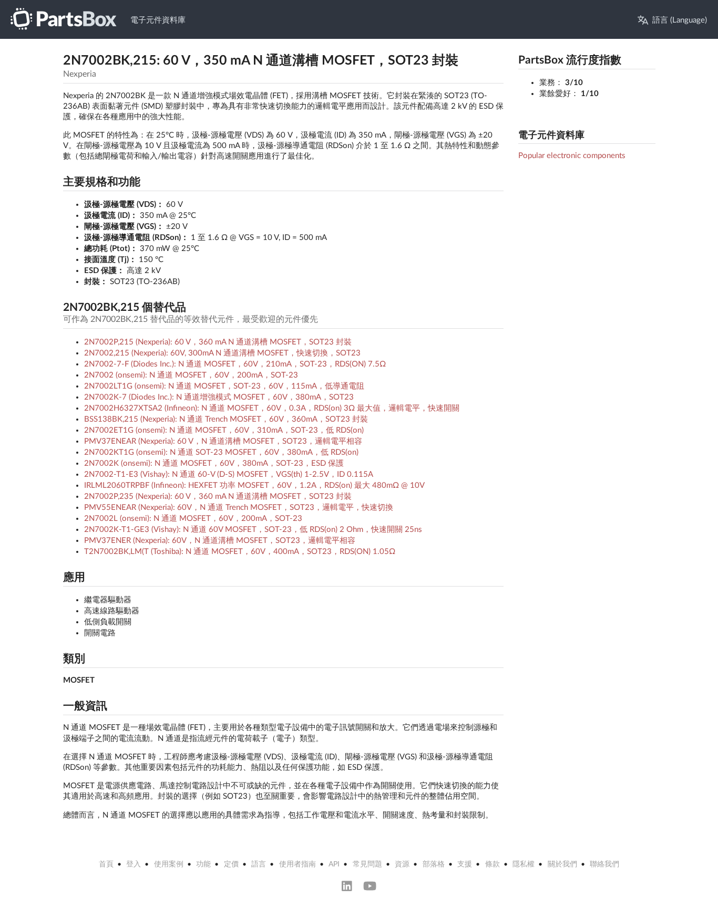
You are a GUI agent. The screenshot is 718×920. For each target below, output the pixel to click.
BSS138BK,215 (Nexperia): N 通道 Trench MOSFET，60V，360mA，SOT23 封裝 (226, 419)
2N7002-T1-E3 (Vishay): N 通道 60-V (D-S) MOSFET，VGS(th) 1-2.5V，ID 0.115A (228, 474)
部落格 (434, 864)
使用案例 (168, 864)
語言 (258, 864)
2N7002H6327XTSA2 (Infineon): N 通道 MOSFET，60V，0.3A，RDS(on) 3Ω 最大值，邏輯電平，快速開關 (271, 408)
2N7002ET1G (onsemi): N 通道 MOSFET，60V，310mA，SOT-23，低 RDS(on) (224, 430)
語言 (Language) (679, 20)
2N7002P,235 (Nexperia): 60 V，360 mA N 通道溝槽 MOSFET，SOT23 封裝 (218, 496)
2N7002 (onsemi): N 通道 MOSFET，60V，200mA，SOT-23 (191, 375)
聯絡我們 (604, 864)
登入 (133, 864)
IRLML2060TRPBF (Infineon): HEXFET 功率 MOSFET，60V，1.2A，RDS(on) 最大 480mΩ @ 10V (254, 485)
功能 (203, 864)
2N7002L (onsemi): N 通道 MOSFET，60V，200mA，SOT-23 (193, 518)
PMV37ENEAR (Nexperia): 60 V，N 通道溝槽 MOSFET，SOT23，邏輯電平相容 (223, 441)
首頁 (106, 864)
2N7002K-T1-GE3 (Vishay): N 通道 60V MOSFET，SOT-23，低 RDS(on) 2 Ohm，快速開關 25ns (253, 530)
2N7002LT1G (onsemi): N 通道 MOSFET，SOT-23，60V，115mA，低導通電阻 (224, 386)
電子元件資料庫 (158, 20)
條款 (492, 864)
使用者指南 (297, 864)
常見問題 (367, 864)
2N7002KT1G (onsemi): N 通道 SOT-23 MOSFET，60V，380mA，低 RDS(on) (221, 452)
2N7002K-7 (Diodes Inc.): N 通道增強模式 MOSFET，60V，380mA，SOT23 (219, 397)
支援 (464, 864)
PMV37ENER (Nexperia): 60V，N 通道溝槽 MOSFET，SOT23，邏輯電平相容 (219, 541)
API (334, 864)
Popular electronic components (571, 156)
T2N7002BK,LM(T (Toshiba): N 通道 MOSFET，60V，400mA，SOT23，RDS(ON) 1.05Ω (239, 552)
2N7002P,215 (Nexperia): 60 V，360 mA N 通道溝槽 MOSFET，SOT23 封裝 (218, 342)
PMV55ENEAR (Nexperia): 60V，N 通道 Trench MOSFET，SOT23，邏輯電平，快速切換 (238, 507)
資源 (402, 864)
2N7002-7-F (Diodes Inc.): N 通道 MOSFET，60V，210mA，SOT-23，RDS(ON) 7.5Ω (235, 364)
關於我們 (562, 864)
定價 (231, 864)
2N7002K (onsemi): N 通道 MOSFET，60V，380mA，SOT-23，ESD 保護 (214, 463)
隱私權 (523, 864)
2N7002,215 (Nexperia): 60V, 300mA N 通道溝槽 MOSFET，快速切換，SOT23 (222, 353)
